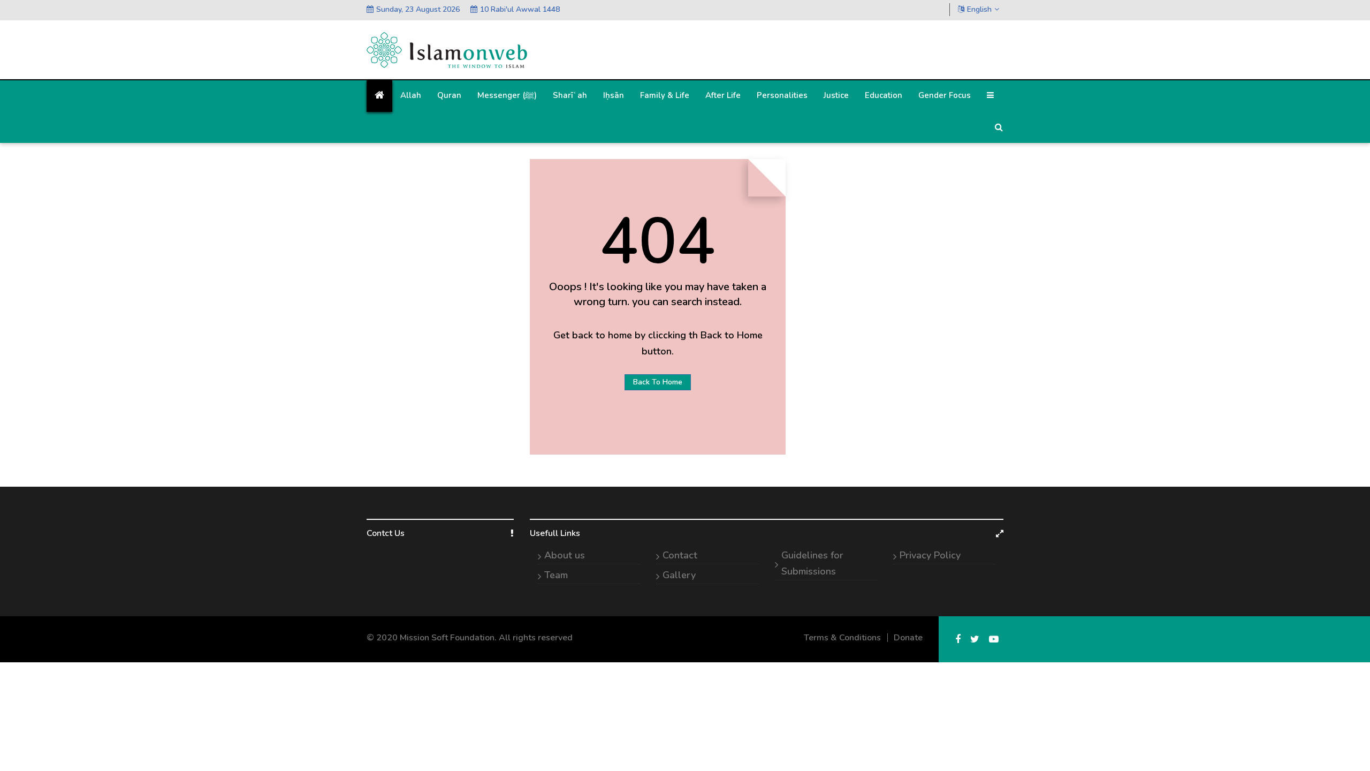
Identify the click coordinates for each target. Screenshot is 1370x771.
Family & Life (664, 95)
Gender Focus (944, 95)
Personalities (782, 95)
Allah (410, 95)
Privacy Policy (930, 555)
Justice (836, 95)
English (979, 9)
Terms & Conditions (842, 637)
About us (564, 555)
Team (556, 575)
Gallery (679, 575)
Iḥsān (613, 95)
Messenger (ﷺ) (507, 95)
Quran (449, 95)
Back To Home (657, 382)
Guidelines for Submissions (812, 563)
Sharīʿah (570, 95)
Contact (680, 555)
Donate (908, 637)
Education (883, 95)
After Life (723, 95)
